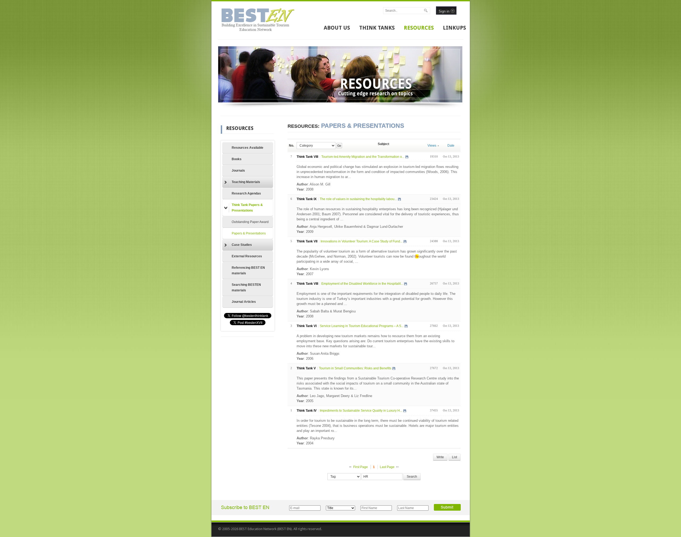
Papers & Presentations (249, 233)
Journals (238, 170)
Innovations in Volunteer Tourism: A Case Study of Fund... (361, 241)
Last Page (387, 467)
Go (339, 145)
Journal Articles (244, 302)
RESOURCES (419, 27)
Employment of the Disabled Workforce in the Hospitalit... (362, 284)
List (454, 457)
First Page (360, 467)
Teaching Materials (246, 182)
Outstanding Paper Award (250, 222)
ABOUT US (337, 27)
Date (450, 145)
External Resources (247, 256)
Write (440, 457)
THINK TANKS (377, 27)
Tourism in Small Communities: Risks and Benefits (355, 368)
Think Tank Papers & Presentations (247, 207)
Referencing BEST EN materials (248, 270)
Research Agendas (246, 193)
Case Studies (242, 245)
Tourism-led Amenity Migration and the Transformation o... (362, 157)
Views (431, 145)
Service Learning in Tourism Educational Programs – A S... (362, 326)
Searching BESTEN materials (246, 287)
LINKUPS (454, 27)
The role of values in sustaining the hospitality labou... (358, 199)
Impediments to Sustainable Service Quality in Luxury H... (361, 410)
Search (412, 476)
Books (237, 159)
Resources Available (247, 148)
